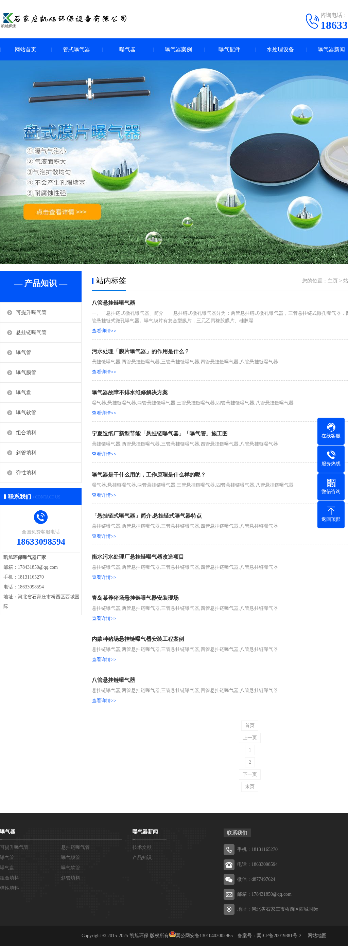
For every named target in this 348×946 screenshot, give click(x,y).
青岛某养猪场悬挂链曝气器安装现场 (135, 598)
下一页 (250, 774)
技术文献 (142, 847)
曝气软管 (26, 412)
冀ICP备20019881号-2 (279, 935)
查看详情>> (104, 330)
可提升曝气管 (31, 312)
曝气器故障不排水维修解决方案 (130, 392)
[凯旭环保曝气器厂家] (64, 18)
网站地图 (317, 935)
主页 (333, 281)
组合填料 (26, 432)
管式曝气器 (76, 49)
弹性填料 (26, 472)
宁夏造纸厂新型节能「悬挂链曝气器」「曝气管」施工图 (160, 433)
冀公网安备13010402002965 (204, 935)
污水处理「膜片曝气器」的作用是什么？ (141, 351)
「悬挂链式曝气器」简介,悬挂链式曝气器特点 (147, 516)
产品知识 (142, 857)
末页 (250, 786)
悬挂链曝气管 (31, 332)
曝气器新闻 (145, 831)
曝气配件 (229, 49)
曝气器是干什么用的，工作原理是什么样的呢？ (149, 474)
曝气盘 (23, 392)
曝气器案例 (178, 49)
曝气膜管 (26, 372)
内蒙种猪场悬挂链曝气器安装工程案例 (138, 639)
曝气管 (23, 352)
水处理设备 (280, 49)
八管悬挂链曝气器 (113, 303)
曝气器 (127, 49)
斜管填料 (26, 452)
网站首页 (25, 49)
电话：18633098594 (257, 864)
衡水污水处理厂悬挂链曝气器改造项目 (138, 557)
